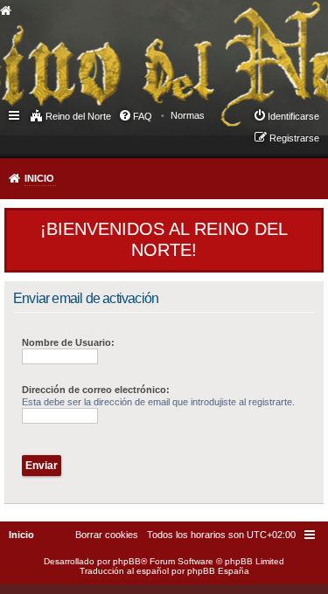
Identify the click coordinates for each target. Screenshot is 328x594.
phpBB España (218, 571)
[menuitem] (188, 115)
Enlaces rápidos (15, 114)
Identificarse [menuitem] (293, 116)
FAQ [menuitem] (142, 116)
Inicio (39, 178)
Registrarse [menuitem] (294, 138)
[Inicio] (143, 49)
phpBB (127, 561)
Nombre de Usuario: (68, 342)
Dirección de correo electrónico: (96, 389)
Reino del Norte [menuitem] (78, 116)
